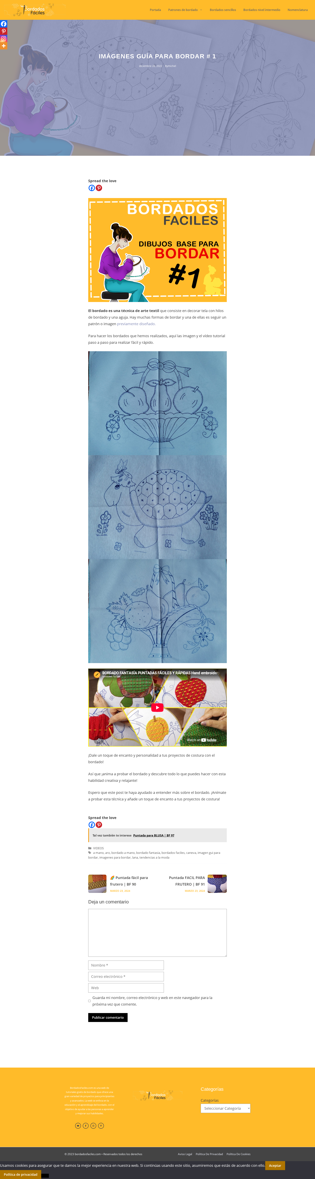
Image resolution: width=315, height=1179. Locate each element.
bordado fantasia (148, 853)
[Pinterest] (99, 188)
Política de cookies (238, 1154)
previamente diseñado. (136, 323)
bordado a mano (123, 853)
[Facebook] (92, 188)
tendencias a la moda (154, 857)
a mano (98, 853)
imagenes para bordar (115, 857)
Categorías (210, 1100)
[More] (3, 45)
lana (135, 857)
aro (107, 853)
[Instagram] (3, 38)
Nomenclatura (298, 10)
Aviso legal (185, 1154)
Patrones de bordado (183, 10)
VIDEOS (98, 848)
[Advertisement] (157, 95)
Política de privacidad (209, 1154)
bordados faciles (173, 853)
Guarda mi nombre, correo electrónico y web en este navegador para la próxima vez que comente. (152, 1001)
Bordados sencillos (223, 10)
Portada (155, 10)
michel (172, 66)
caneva (191, 853)
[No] (45, 1176)
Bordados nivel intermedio (261, 10)
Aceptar (275, 1165)
